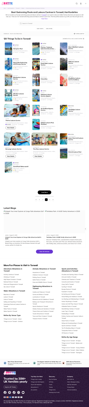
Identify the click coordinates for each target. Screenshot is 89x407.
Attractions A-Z (34, 387)
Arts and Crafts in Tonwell (69, 277)
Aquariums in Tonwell (39, 272)
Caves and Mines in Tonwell (40, 294)
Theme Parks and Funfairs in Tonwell (43, 311)
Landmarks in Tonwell (39, 297)
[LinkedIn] (9, 392)
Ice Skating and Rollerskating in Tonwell (73, 299)
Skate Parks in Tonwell (68, 320)
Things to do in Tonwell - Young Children (73, 347)
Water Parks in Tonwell (10, 309)
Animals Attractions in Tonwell (44, 269)
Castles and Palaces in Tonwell (41, 292)
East (5, 8)
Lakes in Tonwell (8, 297)
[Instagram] (18, 392)
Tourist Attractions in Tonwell (41, 313)
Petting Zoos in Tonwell (39, 277)
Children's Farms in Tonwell (40, 275)
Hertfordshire (10, 8)
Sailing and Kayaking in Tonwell (12, 302)
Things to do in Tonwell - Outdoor (13, 321)
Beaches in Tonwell (9, 294)
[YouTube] (23, 392)
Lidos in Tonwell (8, 299)
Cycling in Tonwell (67, 286)
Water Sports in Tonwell (10, 311)
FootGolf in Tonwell (67, 291)
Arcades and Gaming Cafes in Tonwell (72, 274)
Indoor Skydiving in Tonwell (69, 301)
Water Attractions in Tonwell (14, 291)
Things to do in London (36, 379)
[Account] (81, 3)
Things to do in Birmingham (37, 382)
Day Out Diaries (53, 379)
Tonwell (18, 8)
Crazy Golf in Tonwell (68, 284)
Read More (44, 18)
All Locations (34, 389)
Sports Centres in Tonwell (69, 325)
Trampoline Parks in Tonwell (69, 330)
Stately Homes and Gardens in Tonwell (43, 309)
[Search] (77, 3)
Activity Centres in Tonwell (11, 274)
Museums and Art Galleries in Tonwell (43, 299)
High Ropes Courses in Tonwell (12, 279)
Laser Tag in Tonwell (67, 311)
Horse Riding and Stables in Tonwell (72, 296)
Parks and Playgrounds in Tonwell (13, 284)
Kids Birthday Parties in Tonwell (70, 309)
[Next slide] (85, 229)
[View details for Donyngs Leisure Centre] (17, 146)
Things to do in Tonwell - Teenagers (72, 352)
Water (22, 8)
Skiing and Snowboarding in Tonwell (72, 323)
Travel (50, 384)
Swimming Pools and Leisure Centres (35, 8)
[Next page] (53, 199)
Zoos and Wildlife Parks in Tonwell (42, 282)
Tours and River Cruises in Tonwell (42, 316)
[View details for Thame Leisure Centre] (17, 117)
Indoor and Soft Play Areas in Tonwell (72, 304)
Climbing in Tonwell (9, 277)
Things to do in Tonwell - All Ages (71, 340)
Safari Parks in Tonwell (39, 279)
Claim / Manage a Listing (73, 382)
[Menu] (86, 3)
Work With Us (70, 379)
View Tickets (40, 28)
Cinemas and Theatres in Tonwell (71, 279)
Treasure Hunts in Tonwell (40, 318)
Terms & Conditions (72, 389)
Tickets (51, 387)
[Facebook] (5, 392)
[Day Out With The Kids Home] (7, 3)
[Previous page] (36, 199)
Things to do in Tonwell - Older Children (73, 350)
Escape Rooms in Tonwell (69, 289)
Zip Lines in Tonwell (9, 286)
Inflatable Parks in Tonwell (69, 306)
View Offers (49, 28)
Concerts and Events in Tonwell (70, 282)
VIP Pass (51, 382)
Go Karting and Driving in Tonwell (71, 294)
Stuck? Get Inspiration (36, 384)
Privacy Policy (70, 387)
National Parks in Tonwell (11, 282)
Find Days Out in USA (54, 392)
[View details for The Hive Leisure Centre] (44, 146)
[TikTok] (14, 392)
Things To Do (52, 389)
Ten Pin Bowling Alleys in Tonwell (71, 328)
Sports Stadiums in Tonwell (40, 306)
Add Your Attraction (72, 384)
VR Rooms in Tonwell (67, 333)
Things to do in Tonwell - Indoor (13, 319)
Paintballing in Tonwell (68, 313)
